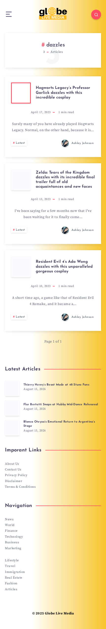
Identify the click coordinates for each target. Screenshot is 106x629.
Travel (10, 566)
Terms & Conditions (20, 487)
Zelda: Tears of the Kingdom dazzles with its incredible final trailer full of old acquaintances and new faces (65, 180)
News (9, 519)
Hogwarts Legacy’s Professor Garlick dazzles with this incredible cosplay (63, 92)
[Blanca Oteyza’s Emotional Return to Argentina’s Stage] (12, 428)
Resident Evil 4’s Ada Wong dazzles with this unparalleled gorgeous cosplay (64, 266)
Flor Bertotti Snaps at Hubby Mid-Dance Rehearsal (60, 404)
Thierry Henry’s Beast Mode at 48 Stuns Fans (56, 384)
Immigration (15, 572)
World (10, 525)
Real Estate (13, 578)
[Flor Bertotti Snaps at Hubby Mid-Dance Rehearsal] (12, 408)
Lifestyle (12, 560)
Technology (14, 537)
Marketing (13, 548)
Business (12, 542)
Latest (20, 143)
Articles (11, 589)
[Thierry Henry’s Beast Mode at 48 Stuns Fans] (12, 388)
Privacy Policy (16, 475)
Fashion (11, 583)
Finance (11, 531)
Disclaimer (13, 481)
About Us (12, 464)
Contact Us (13, 469)
